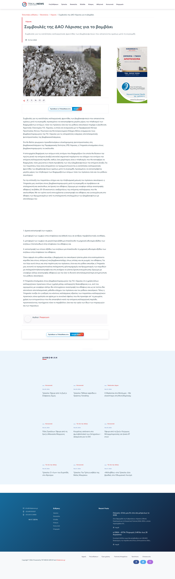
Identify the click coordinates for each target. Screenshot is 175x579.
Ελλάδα (82, 4)
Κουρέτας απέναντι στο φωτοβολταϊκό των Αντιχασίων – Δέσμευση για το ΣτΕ (87, 434)
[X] (143, 562)
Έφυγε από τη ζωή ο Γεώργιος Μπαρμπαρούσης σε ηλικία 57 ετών (117, 434)
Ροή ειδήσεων (93, 556)
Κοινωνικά (109, 4)
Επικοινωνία (147, 556)
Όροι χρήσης (105, 556)
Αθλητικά (99, 4)
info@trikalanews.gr (31, 508)
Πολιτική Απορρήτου (120, 556)
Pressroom (44, 317)
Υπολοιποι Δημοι (113, 385)
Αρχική (84, 556)
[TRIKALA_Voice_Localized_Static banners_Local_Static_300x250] (65, 215)
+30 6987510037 (30, 511)
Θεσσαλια (44, 15)
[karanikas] (132, 62)
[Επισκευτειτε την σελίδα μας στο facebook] (136, 562)
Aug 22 (117, 527)
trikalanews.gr (60, 560)
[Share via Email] (39, 100)
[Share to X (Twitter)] (31, 100)
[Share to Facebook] (27, 100)
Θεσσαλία (73, 4)
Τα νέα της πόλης (82, 424)
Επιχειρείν (119, 4)
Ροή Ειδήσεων (53, 4)
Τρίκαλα (64, 4)
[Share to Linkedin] (35, 100)
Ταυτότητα (135, 556)
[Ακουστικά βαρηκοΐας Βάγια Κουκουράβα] (132, 90)
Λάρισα (53, 15)
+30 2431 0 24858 (30, 515)
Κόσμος (91, 4)
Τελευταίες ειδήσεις (30, 15)
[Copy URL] (43, 100)
